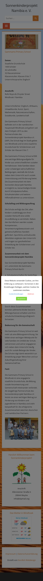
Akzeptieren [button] (21, 299)
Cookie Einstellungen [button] (16, 294)
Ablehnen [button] (31, 294)
